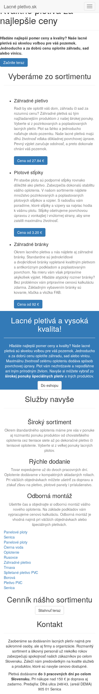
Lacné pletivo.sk (20, 6)
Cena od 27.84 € (30, 160)
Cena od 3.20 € (29, 232)
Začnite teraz (13, 62)
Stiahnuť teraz (49, 610)
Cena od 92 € (28, 304)
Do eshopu (49, 385)
